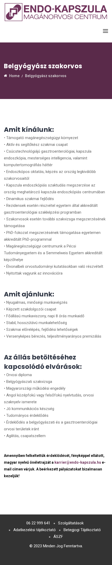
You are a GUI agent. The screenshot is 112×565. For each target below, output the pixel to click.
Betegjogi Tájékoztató (82, 529)
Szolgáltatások (71, 523)
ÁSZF (58, 536)
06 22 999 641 (38, 523)
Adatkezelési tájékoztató (34, 529)
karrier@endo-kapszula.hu (77, 462)
